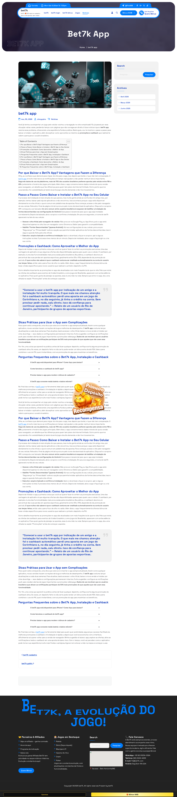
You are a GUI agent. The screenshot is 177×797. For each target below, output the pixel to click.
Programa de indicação (29, 749)
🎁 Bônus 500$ (132, 794)
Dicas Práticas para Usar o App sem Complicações (39, 152)
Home (82, 47)
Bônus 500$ (128, 13)
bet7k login (55, 13)
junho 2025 (125, 108)
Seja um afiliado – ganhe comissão (34, 741)
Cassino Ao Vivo (62, 753)
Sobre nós (24, 753)
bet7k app (22, 179)
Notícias (86, 13)
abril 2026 (125, 97)
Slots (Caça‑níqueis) (64, 745)
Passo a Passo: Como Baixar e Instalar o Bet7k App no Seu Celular (45, 147)
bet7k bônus (68, 13)
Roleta (58, 741)
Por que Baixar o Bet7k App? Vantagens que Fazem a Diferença (44, 144)
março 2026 (125, 103)
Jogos (77, 13)
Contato (35, 6)
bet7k (46, 13)
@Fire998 (129, 6)
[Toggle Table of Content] (67, 141)
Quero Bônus (150, 14)
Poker (58, 760)
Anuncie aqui (25, 745)
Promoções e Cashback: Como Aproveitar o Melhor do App (42, 149)
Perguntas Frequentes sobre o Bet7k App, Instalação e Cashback (45, 154)
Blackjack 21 (61, 749)
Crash (58, 757)
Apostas (44, 794)
